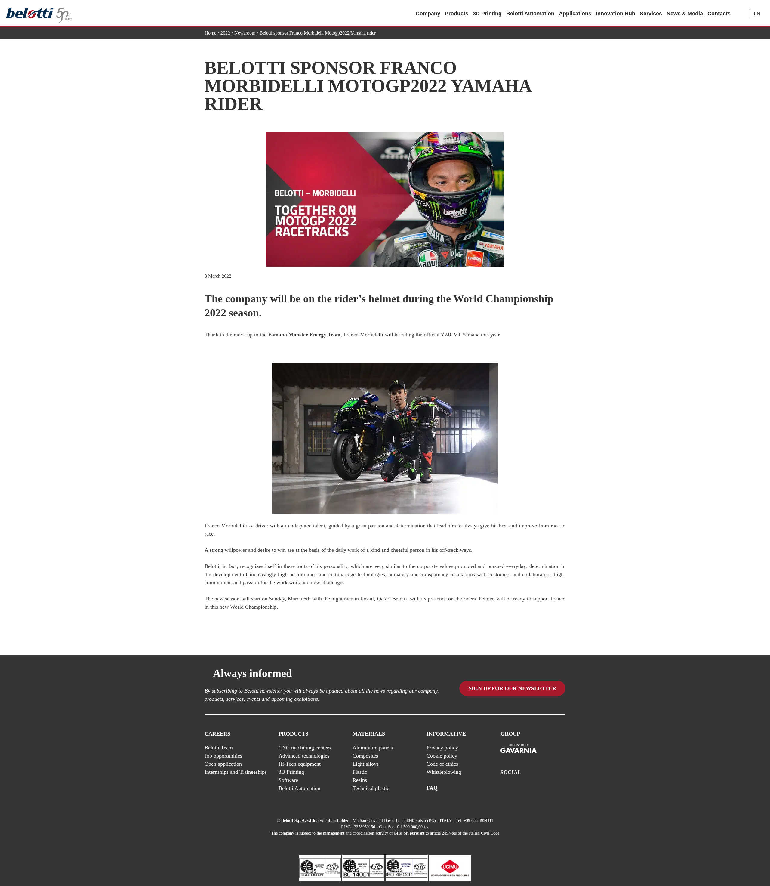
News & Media (685, 14)
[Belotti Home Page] (39, 13)
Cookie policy (442, 756)
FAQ (432, 788)
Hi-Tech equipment (300, 764)
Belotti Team (219, 748)
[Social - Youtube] (538, 788)
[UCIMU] (450, 867)
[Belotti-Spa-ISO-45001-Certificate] (407, 867)
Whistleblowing (444, 772)
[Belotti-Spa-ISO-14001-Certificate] (363, 867)
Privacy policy (442, 748)
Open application (223, 764)
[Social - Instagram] (562, 788)
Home (210, 33)
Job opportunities (223, 756)
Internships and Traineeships (236, 772)
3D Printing (487, 14)
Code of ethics (442, 764)
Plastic (360, 772)
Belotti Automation (530, 14)
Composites (365, 756)
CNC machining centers (305, 748)
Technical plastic (371, 788)
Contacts (719, 14)
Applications (575, 14)
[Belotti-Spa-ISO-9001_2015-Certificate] (320, 867)
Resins (360, 780)
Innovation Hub (615, 14)
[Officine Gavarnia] (518, 749)
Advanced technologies (304, 756)
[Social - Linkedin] (550, 788)
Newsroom (244, 33)
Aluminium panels (373, 748)
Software (288, 780)
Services (651, 14)
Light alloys (366, 764)
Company (428, 14)
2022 (225, 33)
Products (456, 14)
